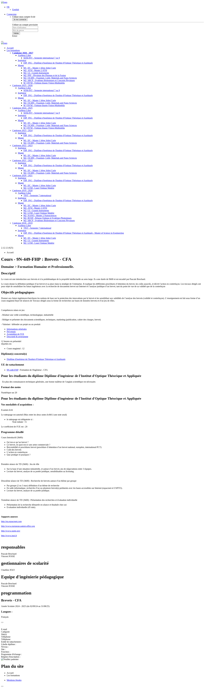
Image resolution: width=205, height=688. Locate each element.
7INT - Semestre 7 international (37, 195)
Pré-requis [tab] (11, 331)
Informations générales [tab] (17, 329)
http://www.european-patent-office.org (18, 526)
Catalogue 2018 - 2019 (22, 223)
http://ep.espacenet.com (11, 521)
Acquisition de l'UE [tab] (15, 334)
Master (21, 65)
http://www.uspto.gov (10, 531)
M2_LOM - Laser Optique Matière (38, 188)
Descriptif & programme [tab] (17, 336)
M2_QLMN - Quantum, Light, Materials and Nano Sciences (50, 78)
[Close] (2, 622)
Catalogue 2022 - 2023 (22, 145)
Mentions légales (14, 680)
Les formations (13, 50)
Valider (16, 33)
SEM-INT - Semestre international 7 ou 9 (41, 58)
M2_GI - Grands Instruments (36, 73)
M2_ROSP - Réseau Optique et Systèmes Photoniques (47, 218)
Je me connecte (19, 19)
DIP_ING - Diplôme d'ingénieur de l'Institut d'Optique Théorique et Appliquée (58, 63)
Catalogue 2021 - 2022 (22, 160)
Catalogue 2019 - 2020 (22, 190)
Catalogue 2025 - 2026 (22, 85)
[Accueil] (4, 2)
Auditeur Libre (24, 55)
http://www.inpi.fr (9, 535)
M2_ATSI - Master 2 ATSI (35, 70)
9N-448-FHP (12, 370)
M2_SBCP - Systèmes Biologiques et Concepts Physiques (49, 80)
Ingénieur (22, 60)
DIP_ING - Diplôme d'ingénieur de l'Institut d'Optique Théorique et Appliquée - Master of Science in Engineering (73, 233)
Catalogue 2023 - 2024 (22, 130)
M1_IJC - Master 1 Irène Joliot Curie (39, 68)
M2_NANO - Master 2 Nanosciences (39, 215)
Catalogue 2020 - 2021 (22, 175)
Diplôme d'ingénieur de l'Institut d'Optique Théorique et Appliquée (36, 359)
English (15, 9)
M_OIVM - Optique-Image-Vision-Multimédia (44, 83)
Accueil (10, 48)
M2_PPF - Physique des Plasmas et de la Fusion (44, 75)
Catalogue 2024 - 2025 (22, 108)
